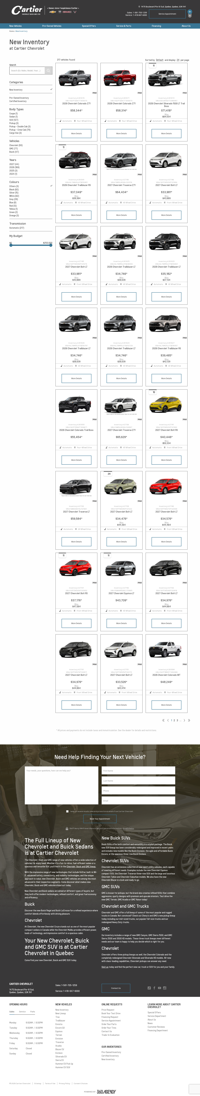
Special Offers (89, 26)
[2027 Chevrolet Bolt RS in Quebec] (166, 405)
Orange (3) (14, 215)
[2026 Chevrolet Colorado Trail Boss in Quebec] (76, 405)
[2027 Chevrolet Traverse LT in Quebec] (76, 487)
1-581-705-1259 (140, 12)
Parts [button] (32, 1011)
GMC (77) (13, 148)
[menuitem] (15, 26)
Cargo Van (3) (15, 133)
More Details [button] (76, 133)
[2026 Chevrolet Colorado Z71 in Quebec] (76, 78)
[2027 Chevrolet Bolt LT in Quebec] (166, 160)
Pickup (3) (14, 123)
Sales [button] (11, 1011)
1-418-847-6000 (140, 15)
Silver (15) (13, 192)
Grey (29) (13, 199)
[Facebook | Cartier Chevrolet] (154, 988)
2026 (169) (14, 167)
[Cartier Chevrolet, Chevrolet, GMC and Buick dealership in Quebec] (47, 10)
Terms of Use (50, 1083)
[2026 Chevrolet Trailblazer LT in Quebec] (121, 242)
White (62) (14, 196)
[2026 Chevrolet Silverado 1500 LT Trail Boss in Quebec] (166, 78)
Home (11, 31)
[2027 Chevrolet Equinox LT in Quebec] (121, 568)
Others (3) (14, 186)
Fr (190, 16)
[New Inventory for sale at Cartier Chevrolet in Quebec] (184, 720)
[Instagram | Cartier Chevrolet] (164, 988)
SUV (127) (13, 120)
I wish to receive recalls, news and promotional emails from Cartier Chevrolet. (102, 811)
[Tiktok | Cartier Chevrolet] (149, 988)
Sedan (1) (13, 116)
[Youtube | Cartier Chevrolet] (159, 988)
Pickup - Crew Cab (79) (19, 130)
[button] (159, 60)
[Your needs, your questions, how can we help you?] (61, 785)
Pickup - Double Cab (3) (20, 126)
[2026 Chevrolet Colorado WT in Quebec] (166, 650)
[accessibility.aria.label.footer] (106, 1092)
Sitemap (38, 1083)
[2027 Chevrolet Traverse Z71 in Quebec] (121, 160)
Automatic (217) (16, 228)
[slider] (10, 245)
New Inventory (15, 90)
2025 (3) (13, 170)
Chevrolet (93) (16, 145)
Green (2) (13, 212)
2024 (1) (13, 174)
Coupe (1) (13, 113)
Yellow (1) (13, 209)
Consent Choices (81, 1083)
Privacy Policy (128, 828)
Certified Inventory (18, 101)
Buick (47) (14, 152)
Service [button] (22, 1011)
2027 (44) (14, 164)
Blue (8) (12, 202)
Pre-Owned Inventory (19, 98)
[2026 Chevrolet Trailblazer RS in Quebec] (76, 160)
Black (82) (14, 189)
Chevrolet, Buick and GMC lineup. (81, 866)
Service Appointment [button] (167, 14)
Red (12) (13, 206)
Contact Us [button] (116, 988)
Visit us (105, 967)
